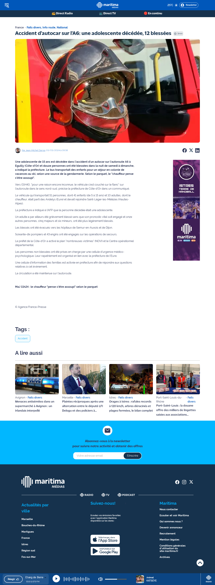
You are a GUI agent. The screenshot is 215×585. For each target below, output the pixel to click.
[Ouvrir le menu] (24, 5)
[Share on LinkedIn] (197, 150)
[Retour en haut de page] (200, 562)
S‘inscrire (132, 455)
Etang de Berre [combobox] (34, 577)
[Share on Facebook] (184, 150)
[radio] (86, 495)
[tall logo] (107, 5)
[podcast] (126, 495)
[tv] (105, 495)
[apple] (105, 539)
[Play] (56, 578)
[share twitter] (191, 482)
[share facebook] (177, 482)
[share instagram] (184, 482)
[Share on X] (191, 150)
